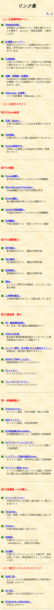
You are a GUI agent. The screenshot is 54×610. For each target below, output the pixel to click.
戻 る (49, 13)
